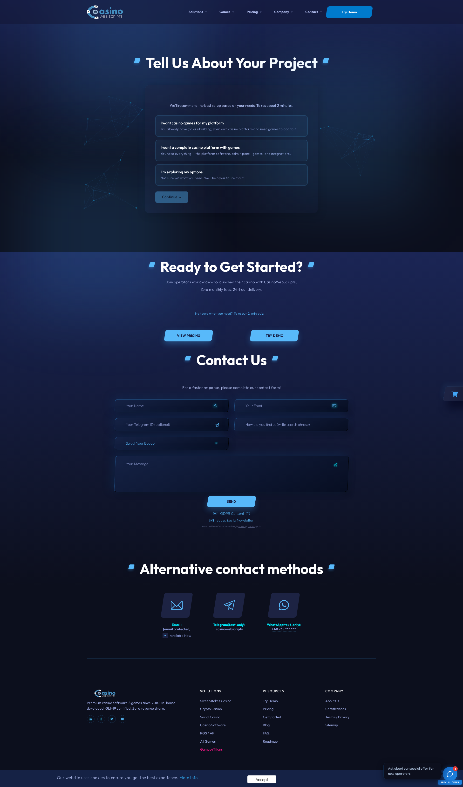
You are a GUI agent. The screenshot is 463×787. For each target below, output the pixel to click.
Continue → (172, 197)
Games (224, 12)
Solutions (196, 12)
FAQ (266, 733)
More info (188, 777)
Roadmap (270, 741)
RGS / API (207, 733)
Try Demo (270, 701)
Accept (262, 779)
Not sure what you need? (231, 313)
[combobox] (172, 443)
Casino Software (213, 725)
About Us (332, 701)
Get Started (272, 717)
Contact (311, 12)
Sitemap (331, 725)
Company (281, 12)
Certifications (335, 709)
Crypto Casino (211, 709)
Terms (251, 526)
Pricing (252, 12)
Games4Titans (211, 749)
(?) (248, 513)
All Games (208, 741)
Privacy (242, 526)
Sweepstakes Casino (215, 701)
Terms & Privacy (337, 717)
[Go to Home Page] (105, 11)
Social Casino (210, 717)
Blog (266, 725)
